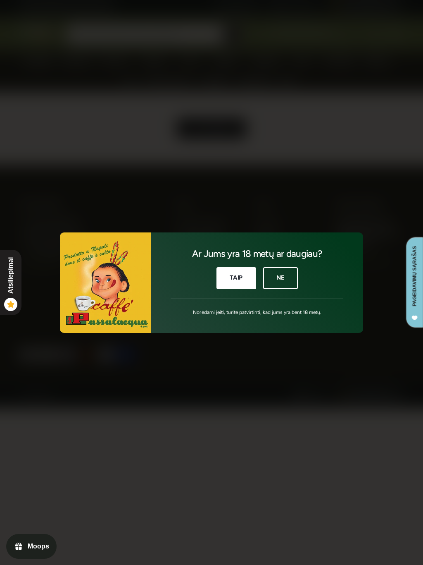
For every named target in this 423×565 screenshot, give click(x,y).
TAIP (236, 277)
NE (280, 277)
